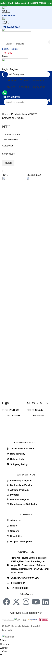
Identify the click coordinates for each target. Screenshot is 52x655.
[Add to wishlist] (21, 397)
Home (5, 114)
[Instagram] (26, 601)
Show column (12, 134)
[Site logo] (16, 34)
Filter (8, 163)
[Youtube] (35, 601)
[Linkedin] (45, 601)
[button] (13, 415)
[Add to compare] (5, 397)
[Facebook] (6, 601)
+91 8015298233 (11, 27)
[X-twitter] (16, 601)
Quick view (13, 397)
